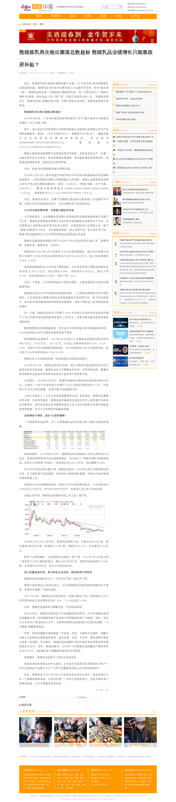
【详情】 (140, 326)
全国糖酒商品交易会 (136, 757)
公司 (64, 781)
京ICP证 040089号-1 (64, 796)
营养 (88, 16)
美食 (62, 785)
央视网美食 (111, 757)
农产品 (135, 16)
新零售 (55, 16)
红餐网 (148, 757)
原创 (121, 130)
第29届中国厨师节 (137, 358)
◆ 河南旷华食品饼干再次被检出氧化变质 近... (134, 137)
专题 (123, 312)
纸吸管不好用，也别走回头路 (129, 99)
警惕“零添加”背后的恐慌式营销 (130, 112)
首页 (35, 24)
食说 (121, 84)
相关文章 (26, 704)
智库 (59, 778)
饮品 (78, 785)
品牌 (72, 16)
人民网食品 (100, 757)
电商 (75, 781)
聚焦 (42, 24)
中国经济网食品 (88, 757)
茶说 (119, 16)
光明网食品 (121, 757)
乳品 (73, 785)
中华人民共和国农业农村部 (40, 757)
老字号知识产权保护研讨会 (140, 319)
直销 (80, 781)
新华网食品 (76, 757)
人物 (121, 181)
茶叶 (62, 788)
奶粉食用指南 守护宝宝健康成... (142, 331)
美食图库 (37, 711)
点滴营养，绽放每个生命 (139, 346)
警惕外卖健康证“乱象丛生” (128, 106)
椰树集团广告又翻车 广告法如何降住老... (135, 92)
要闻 (39, 16)
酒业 (68, 785)
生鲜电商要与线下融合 (126, 119)
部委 (103, 16)
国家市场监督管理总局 (61, 757)
